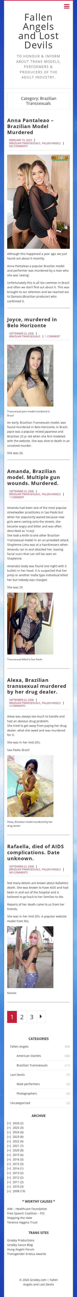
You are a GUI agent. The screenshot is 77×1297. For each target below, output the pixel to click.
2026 (16, 1123)
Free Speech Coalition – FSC (26, 1213)
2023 (16, 1137)
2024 (16, 1132)
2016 (16, 1159)
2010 (16, 1186)
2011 (16, 1182)
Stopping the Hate (19, 1218)
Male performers (28, 1084)
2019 (16, 1155)
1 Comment (52, 336)
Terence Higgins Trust (22, 1222)
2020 (16, 1150)
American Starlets (29, 1056)
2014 (16, 1168)
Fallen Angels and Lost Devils (38, 31)
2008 (16, 1191)
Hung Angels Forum (20, 1249)
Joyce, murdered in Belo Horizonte (32, 322)
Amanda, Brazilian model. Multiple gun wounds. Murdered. (33, 477)
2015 (16, 1164)
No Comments (18, 146)
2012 (16, 1177)
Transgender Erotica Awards (26, 1254)
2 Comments (17, 706)
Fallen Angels (51, 143)
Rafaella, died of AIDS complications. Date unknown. (35, 852)
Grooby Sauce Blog (20, 1245)
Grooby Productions (20, 1240)
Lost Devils (17, 1075)
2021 (16, 1146)
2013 (16, 1173)
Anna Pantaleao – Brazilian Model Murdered (30, 126)
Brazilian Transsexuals (24, 143)
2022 (16, 1141)
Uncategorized (20, 1103)
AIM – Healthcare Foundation (27, 1209)
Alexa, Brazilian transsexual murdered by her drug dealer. (36, 686)
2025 (16, 1128)
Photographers (27, 1093)
